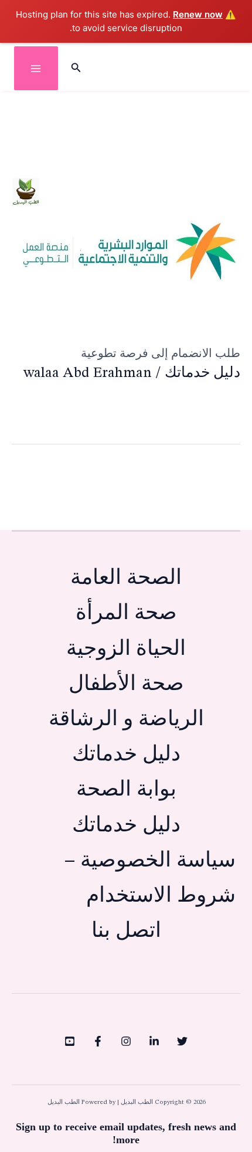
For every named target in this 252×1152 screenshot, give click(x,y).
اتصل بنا (126, 931)
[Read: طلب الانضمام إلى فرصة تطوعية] (126, 245)
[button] (75, 68)
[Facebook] (98, 1041)
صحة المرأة (126, 613)
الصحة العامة (126, 578)
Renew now (198, 14)
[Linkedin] (154, 1041)
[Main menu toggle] (36, 68)
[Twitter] (182, 1041)
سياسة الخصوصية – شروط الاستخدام (150, 878)
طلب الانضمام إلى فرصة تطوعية (160, 352)
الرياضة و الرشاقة (126, 719)
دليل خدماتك (202, 373)
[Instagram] (126, 1041)
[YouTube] (69, 1041)
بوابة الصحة (126, 790)
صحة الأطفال (126, 684)
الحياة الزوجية (126, 649)
